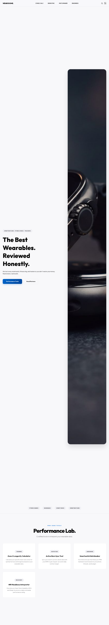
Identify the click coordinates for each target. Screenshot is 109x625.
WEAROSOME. (8, 3)
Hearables (47, 508)
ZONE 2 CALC (39, 3)
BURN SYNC (51, 3)
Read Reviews (30, 281)
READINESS (75, 3)
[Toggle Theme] (105, 3)
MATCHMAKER (63, 3)
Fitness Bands (33, 508)
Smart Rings (60, 508)
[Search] (102, 3)
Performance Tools (12, 281)
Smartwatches (75, 508)
